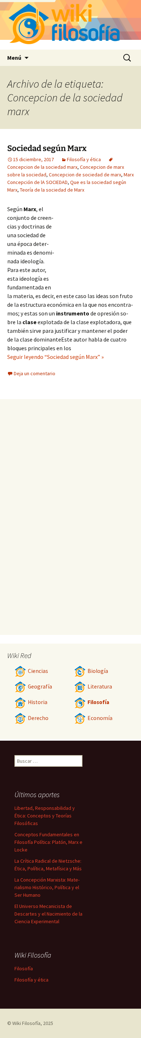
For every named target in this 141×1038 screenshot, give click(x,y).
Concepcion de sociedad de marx (85, 174)
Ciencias (38, 670)
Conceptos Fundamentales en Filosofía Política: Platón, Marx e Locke (48, 842)
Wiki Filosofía (26, 1023)
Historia (37, 702)
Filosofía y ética (84, 159)
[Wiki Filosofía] (70, 25)
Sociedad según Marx (47, 148)
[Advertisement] (94, 244)
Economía (99, 718)
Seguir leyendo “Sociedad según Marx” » (55, 356)
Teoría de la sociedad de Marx (52, 190)
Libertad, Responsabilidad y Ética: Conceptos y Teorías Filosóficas (44, 815)
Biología (97, 670)
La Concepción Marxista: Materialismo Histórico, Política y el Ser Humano (47, 887)
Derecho (38, 718)
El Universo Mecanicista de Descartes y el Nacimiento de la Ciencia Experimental (48, 914)
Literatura (99, 686)
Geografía (40, 686)
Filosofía (98, 702)
